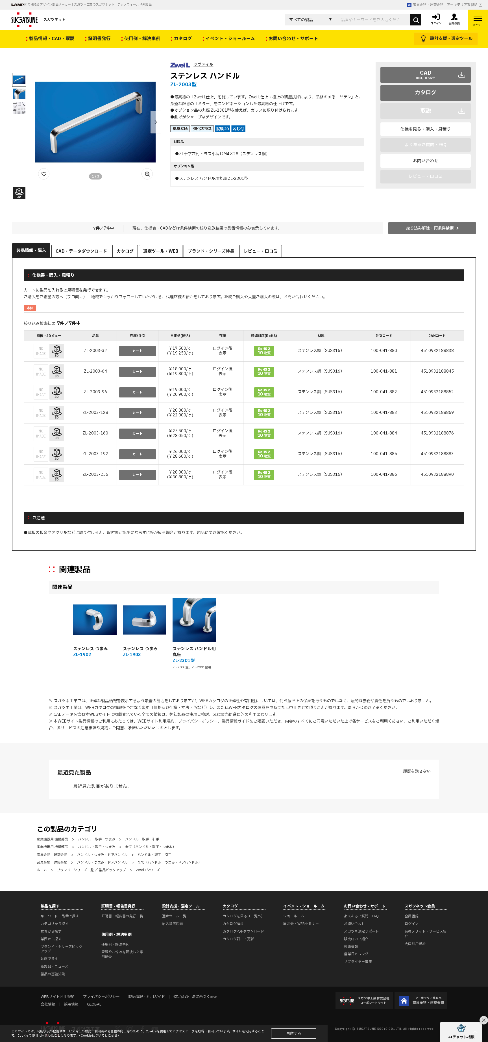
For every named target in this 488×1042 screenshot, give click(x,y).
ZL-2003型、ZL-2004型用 (192, 667)
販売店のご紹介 (356, 939)
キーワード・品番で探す (60, 916)
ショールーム (293, 916)
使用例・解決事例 (115, 944)
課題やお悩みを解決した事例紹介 (122, 954)
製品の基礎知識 (53, 974)
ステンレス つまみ (90, 649)
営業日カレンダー (358, 954)
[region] (244, 408)
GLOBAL (94, 1004)
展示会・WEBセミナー (301, 923)
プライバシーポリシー (198, 721)
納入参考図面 (172, 923)
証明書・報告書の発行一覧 (122, 916)
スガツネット (54, 20)
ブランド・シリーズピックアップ (61, 949)
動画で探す (49, 958)
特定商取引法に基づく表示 (195, 997)
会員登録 (412, 916)
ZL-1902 (82, 655)
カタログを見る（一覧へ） (244, 916)
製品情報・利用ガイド (146, 997)
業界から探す (51, 939)
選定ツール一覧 (174, 916)
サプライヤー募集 (358, 961)
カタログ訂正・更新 (238, 939)
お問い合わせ (425, 161)
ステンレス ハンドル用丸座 (194, 652)
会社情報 (48, 1004)
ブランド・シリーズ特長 (211, 251)
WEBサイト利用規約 (156, 721)
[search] (415, 19)
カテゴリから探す (55, 923)
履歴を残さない (417, 771)
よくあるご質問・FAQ (361, 916)
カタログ (425, 92)
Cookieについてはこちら (99, 1035)
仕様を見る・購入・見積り (425, 129)
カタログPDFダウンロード (243, 931)
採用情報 (71, 1004)
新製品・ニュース (54, 966)
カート (137, 351)
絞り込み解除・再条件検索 (430, 228)
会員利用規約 (415, 943)
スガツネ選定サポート (361, 931)
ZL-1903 (132, 655)
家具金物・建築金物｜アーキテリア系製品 (445, 4)
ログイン (412, 923)
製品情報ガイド (235, 721)
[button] (156, 122)
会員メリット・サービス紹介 (425, 934)
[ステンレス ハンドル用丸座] (194, 620)
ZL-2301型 (184, 661)
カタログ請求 (233, 923)
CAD (425, 74)
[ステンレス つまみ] (95, 620)
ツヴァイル (203, 65)
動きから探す (51, 931)
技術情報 (351, 946)
